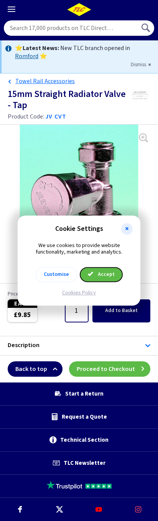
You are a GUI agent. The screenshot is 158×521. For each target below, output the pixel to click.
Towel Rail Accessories (45, 81)
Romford (26, 56)
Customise (56, 274)
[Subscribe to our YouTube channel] (98, 509)
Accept (106, 274)
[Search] (146, 28)
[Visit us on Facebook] (20, 509)
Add (121, 310)
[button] (127, 229)
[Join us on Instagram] (138, 509)
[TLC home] (79, 9)
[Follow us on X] (59, 509)
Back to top (31, 369)
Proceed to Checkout (106, 369)
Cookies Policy (79, 293)
